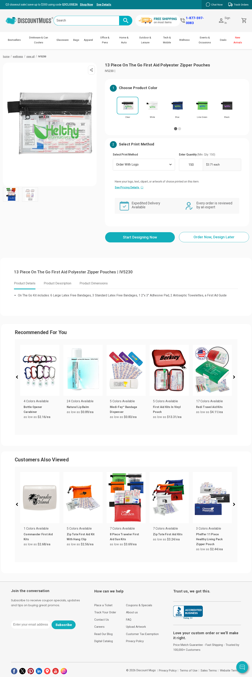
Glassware (63, 39)
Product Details (24, 283)
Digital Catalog (103, 641)
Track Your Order (105, 612)
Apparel (88, 39)
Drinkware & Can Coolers (38, 40)
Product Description (57, 283)
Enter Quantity (197, 154)
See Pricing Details (129, 187)
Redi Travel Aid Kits (209, 407)
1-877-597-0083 (195, 20)
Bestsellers (14, 39)
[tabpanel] (127, 108)
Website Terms (229, 670)
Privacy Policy (135, 641)
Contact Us (101, 619)
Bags (76, 39)
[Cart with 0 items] (243, 20)
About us (132, 612)
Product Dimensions (94, 283)
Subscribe (64, 625)
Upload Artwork (136, 627)
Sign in (227, 20)
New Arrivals (237, 40)
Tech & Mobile (167, 40)
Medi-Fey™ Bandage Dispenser (123, 409)
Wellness (184, 39)
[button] (18, 377)
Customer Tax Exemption (142, 634)
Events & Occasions (205, 40)
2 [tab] (179, 128)
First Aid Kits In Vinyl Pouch (167, 409)
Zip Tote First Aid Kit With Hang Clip (81, 537)
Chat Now (217, 4)
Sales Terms (209, 670)
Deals (223, 39)
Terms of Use (188, 670)
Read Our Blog (103, 634)
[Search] (125, 20)
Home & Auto (124, 40)
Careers (99, 627)
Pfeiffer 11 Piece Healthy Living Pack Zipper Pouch (209, 539)
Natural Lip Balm (78, 407)
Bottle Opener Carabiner (33, 409)
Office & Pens (104, 40)
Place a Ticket (103, 605)
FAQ (128, 619)
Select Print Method (125, 154)
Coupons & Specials (139, 605)
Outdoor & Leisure (145, 40)
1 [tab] (175, 128)
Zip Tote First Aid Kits (168, 534)
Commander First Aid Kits (38, 537)
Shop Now (86, 4)
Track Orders (241, 4)
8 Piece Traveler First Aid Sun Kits (124, 537)
